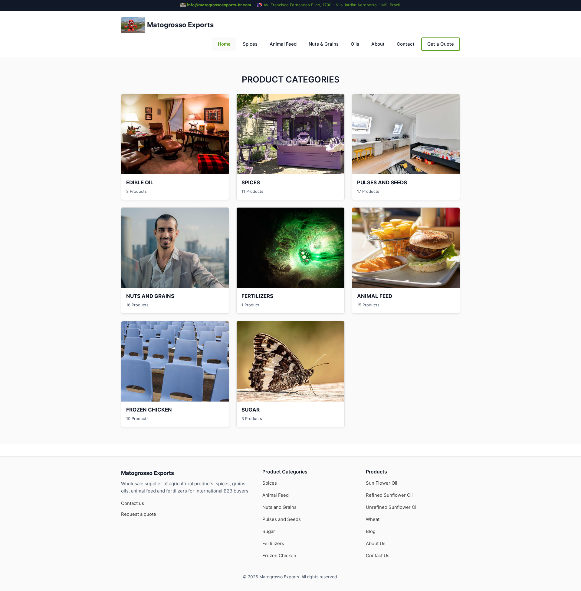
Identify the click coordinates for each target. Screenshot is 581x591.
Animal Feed (283, 44)
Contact (406, 44)
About (378, 44)
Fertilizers (273, 543)
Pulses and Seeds (281, 519)
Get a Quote (440, 44)
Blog (371, 531)
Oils (355, 44)
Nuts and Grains (279, 507)
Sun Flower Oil (381, 483)
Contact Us (377, 555)
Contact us (132, 503)
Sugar (268, 531)
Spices (250, 44)
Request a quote (138, 514)
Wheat (372, 519)
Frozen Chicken (279, 555)
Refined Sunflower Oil (389, 495)
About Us (376, 543)
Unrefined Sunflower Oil (392, 507)
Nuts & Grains (324, 44)
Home (224, 44)
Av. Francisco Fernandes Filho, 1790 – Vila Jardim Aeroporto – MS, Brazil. (332, 4)
